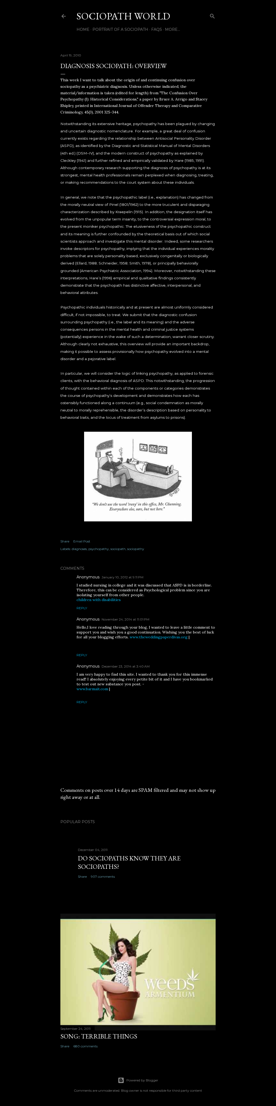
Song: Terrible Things (98, 1036)
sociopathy (135, 549)
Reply (82, 608)
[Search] (212, 15)
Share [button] (64, 541)
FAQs (156, 29)
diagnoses (79, 549)
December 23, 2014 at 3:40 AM (126, 666)
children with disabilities (99, 599)
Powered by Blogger (142, 1080)
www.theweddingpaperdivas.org (159, 637)
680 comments (85, 1046)
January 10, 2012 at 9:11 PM (122, 577)
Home (83, 29)
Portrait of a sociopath (120, 29)
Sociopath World (123, 16)
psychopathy (98, 549)
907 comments (103, 876)
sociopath (118, 549)
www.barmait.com (92, 688)
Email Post (81, 541)
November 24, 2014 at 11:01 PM (125, 619)
